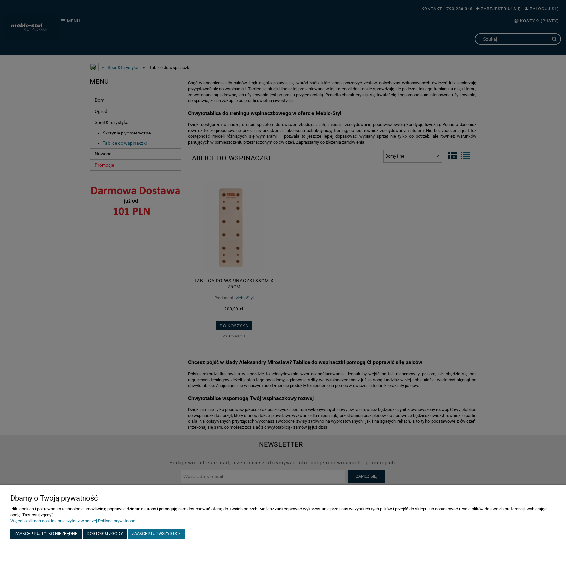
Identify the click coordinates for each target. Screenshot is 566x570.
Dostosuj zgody (105, 533)
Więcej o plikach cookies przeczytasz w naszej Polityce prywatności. (73, 520)
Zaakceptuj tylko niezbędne (46, 533)
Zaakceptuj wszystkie (156, 533)
